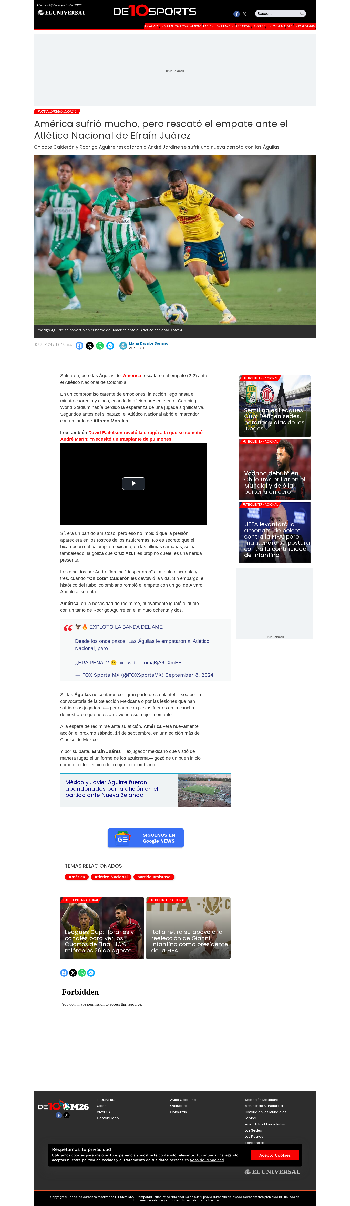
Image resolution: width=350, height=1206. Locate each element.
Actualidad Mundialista (264, 1105)
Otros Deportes (219, 25)
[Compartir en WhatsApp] (100, 346)
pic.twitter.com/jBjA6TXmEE (150, 662)
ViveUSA (104, 1112)
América (77, 877)
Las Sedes (253, 1130)
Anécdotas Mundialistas (265, 1124)
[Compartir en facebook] (79, 346)
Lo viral (243, 25)
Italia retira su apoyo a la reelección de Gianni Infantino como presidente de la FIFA (189, 941)
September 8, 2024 (189, 675)
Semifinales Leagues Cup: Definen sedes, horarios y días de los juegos (274, 419)
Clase (102, 1105)
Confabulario (108, 1118)
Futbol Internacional (181, 25)
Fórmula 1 (275, 25)
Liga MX (152, 25)
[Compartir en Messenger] (110, 346)
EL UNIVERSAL (107, 1099)
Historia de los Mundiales (265, 1112)
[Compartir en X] (90, 346)
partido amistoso (154, 877)
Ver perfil (137, 348)
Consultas (178, 1112)
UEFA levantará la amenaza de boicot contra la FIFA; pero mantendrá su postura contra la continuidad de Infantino (277, 539)
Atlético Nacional (111, 877)
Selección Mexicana (262, 1099)
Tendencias (305, 25)
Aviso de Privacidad (207, 1160)
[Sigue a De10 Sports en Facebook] (236, 14)
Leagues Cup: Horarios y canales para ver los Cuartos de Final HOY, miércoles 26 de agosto (99, 941)
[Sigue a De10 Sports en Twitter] (244, 14)
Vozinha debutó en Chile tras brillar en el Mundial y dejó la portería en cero (274, 482)
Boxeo (258, 25)
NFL (289, 25)
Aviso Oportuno (183, 1099)
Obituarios (179, 1105)
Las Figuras (254, 1136)
